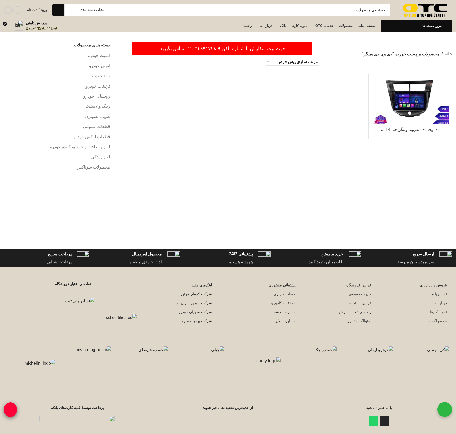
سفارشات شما (284, 312)
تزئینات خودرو (98, 86)
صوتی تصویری (97, 116)
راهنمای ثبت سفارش (355, 312)
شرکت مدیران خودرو (195, 312)
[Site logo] (425, 9)
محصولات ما (437, 321)
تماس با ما (439, 294)
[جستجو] (58, 10)
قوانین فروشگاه (358, 285)
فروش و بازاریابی (433, 285)
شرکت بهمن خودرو (197, 321)
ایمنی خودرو (99, 66)
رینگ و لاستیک (98, 106)
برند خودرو (101, 76)
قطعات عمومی (96, 126)
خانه (448, 54)
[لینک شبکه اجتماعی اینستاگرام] (17, 10)
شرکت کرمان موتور (196, 294)
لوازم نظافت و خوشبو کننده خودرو (80, 147)
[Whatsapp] (373, 421)
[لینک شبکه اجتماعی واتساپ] (8, 10)
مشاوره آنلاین (285, 321)
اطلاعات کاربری (283, 303)
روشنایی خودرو (96, 96)
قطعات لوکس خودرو (91, 137)
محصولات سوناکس (93, 167)
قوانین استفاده (360, 303)
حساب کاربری (285, 294)
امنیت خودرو (99, 55)
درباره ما (440, 303)
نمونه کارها (438, 312)
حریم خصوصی (360, 294)
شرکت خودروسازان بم (194, 303)
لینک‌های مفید (202, 285)
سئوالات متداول (359, 321)
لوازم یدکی (100, 157)
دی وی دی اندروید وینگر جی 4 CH (410, 129)
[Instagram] (384, 421)
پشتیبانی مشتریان (282, 285)
